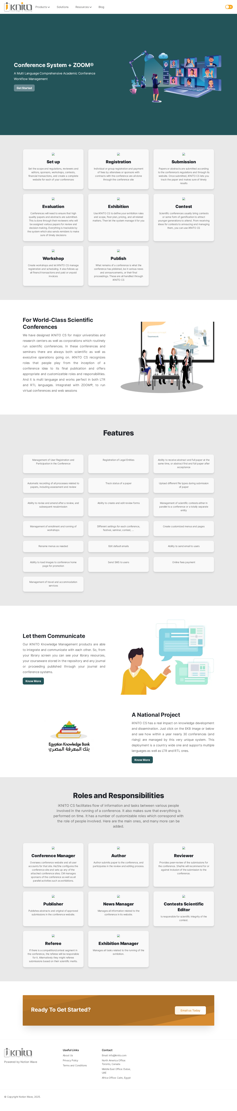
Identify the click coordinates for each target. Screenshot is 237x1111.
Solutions (63, 7)
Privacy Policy (70, 1060)
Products (41, 7)
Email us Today (190, 1010)
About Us (68, 1055)
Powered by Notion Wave (20, 1062)
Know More (33, 681)
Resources (82, 7)
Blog (101, 7)
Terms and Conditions (75, 1065)
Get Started (24, 88)
